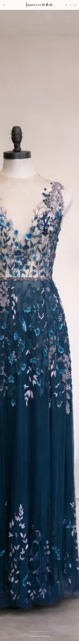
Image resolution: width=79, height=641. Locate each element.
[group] (39, 325)
